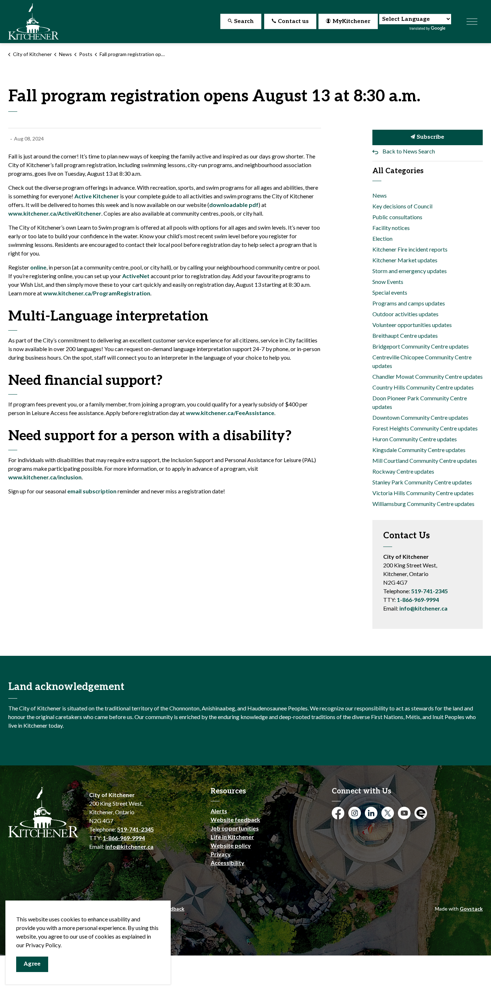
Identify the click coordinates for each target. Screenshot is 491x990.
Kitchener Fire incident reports (410, 249)
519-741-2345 (429, 591)
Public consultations (397, 216)
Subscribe (429, 137)
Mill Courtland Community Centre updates (424, 460)
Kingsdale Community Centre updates (418, 449)
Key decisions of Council (402, 206)
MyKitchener (351, 21)
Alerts (219, 810)
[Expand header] (472, 21)
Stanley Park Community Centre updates (422, 482)
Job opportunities (235, 828)
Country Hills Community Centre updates (423, 387)
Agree (32, 964)
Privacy (221, 854)
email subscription (91, 491)
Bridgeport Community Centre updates (420, 346)
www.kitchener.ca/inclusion (45, 477)
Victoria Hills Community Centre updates (423, 492)
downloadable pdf (233, 204)
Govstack (471, 909)
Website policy (231, 845)
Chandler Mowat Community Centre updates (427, 376)
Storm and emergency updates (409, 270)
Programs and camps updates (408, 303)
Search (244, 21)
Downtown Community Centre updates (420, 417)
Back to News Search (408, 151)
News (379, 195)
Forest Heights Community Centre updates (425, 428)
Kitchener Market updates (404, 260)
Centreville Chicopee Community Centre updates (422, 361)
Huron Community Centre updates (414, 439)
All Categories (397, 171)
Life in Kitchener (232, 836)
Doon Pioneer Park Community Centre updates (419, 402)
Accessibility (227, 862)
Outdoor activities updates (405, 313)
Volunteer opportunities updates (412, 324)
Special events (389, 292)
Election (382, 238)
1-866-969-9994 (418, 599)
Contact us (293, 21)
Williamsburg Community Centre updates (423, 503)
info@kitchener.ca (423, 608)
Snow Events (387, 281)
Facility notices (391, 227)
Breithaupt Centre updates (405, 335)
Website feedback (235, 819)
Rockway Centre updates (403, 471)
